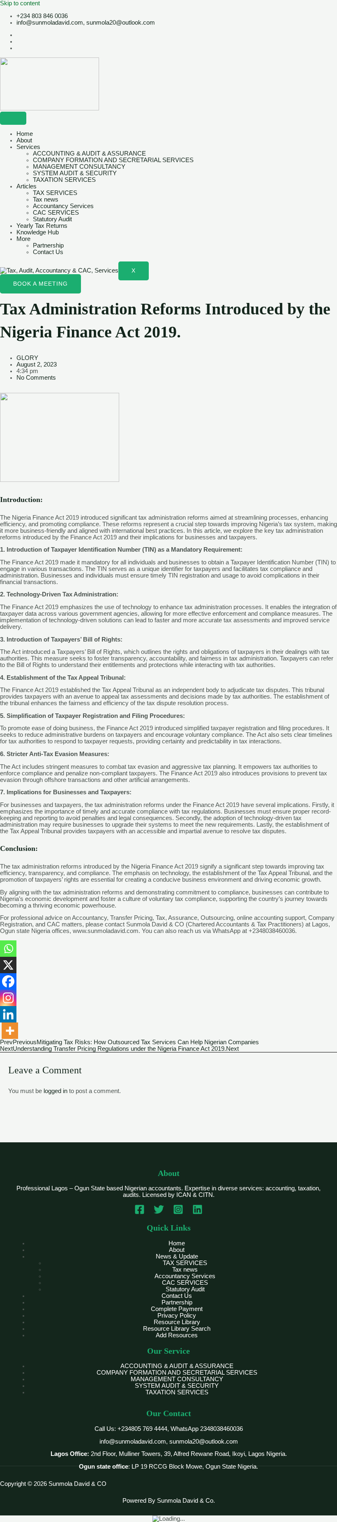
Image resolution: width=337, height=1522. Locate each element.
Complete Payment (177, 1309)
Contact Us (48, 252)
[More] (10, 1030)
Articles (26, 186)
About (24, 140)
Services (28, 147)
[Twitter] (159, 1212)
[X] (8, 965)
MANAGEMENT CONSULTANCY (79, 166)
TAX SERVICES (55, 193)
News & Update (177, 1256)
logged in (55, 1091)
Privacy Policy (176, 1315)
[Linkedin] (8, 1014)
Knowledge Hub (37, 232)
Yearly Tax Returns (41, 225)
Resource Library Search (176, 1328)
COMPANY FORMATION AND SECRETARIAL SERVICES (113, 160)
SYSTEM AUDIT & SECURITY (75, 173)
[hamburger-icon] (13, 118)
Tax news (45, 199)
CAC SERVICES (56, 212)
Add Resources (177, 1335)
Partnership (48, 245)
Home (24, 134)
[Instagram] (8, 998)
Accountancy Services (63, 206)
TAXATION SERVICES (64, 179)
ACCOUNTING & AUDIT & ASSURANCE (89, 153)
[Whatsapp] (8, 948)
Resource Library (177, 1322)
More (23, 239)
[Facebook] (8, 981)
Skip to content (20, 3)
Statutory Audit (52, 219)
